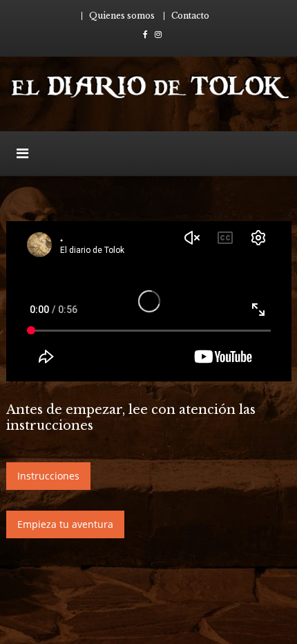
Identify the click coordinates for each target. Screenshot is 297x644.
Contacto (190, 15)
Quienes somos (122, 15)
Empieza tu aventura (65, 524)
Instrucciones (48, 475)
